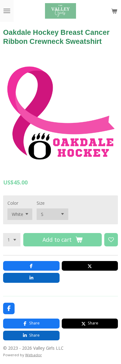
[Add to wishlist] (111, 240)
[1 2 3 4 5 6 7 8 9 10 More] (11, 240)
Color (12, 203)
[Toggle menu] (7, 11)
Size (41, 203)
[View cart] (114, 11)
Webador (33, 354)
